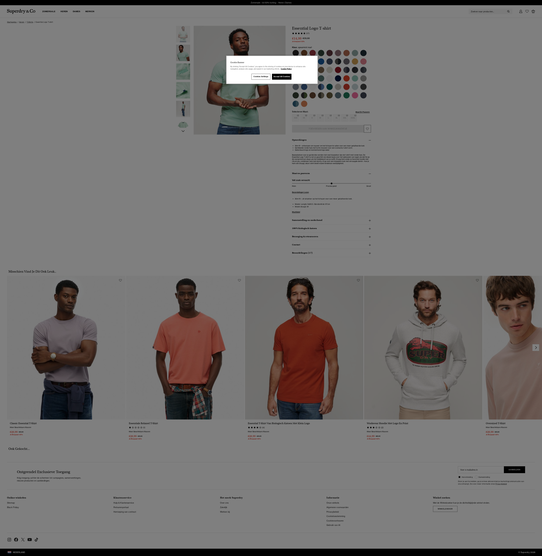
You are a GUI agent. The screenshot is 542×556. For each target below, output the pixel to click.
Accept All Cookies (282, 77)
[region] (272, 70)
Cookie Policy (286, 69)
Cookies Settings (260, 77)
